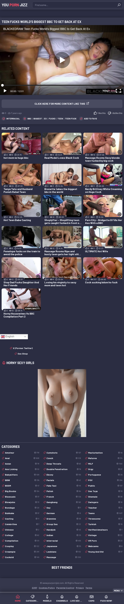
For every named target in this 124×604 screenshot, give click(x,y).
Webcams (105, 546)
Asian (22, 463)
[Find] (119, 4)
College (22, 535)
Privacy (80, 587)
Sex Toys (105, 491)
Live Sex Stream (76, 600)
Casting (22, 518)
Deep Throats (63, 463)
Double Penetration (63, 469)
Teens (105, 513)
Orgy (105, 469)
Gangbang (63, 502)
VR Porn (105, 540)
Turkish (105, 524)
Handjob (63, 529)
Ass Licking (22, 469)
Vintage (105, 535)
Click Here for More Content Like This (60, 103)
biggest (37, 118)
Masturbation (105, 452)
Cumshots (63, 452)
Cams (91, 600)
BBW (22, 480)
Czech (63, 458)
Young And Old (105, 551)
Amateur (22, 452)
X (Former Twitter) (23, 348)
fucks (52, 118)
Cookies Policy (47, 587)
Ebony (63, 474)
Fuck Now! (106, 600)
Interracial (13, 118)
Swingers (105, 502)
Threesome (105, 518)
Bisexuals (22, 496)
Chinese (22, 529)
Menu (117, 590)
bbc (29, 118)
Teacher (105, 507)
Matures (105, 458)
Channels (62, 600)
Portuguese (105, 474)
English (9, 336)
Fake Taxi (63, 485)
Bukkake (22, 513)
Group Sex (63, 524)
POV (105, 480)
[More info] (38, 152)
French (63, 496)
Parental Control (65, 587)
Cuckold (22, 557)
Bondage (22, 507)
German (63, 513)
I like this (102, 113)
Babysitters (22, 474)
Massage (63, 557)
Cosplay (22, 546)
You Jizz (14, 4)
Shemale (105, 496)
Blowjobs (22, 502)
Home (18, 600)
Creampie (22, 551)
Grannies (63, 518)
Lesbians (63, 551)
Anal (22, 458)
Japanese (63, 546)
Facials (63, 480)
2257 (34, 587)
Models (47, 600)
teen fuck (70, 118)
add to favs (90, 118)
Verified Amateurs (105, 529)
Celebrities (22, 524)
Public (105, 485)
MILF (105, 463)
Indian (63, 535)
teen (60, 118)
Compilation (22, 540)
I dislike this (117, 113)
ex (45, 118)
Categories (32, 600)
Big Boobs (22, 491)
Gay (63, 507)
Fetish (63, 491)
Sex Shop (23, 353)
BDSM (22, 485)
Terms (88, 587)
